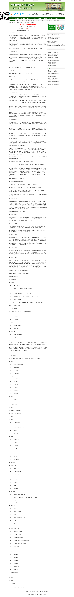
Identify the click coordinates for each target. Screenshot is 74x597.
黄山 (31, 20)
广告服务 (37, 591)
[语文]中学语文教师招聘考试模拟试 (53, 78)
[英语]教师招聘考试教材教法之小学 (53, 55)
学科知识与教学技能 (27, 22)
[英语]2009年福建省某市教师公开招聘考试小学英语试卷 (56, 45)
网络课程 (56, 18)
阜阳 (38, 20)
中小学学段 (21, 22)
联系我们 (40, 591)
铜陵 (26, 20)
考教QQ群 (54, 20)
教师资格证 (23, 18)
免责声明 (46, 591)
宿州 (42, 20)
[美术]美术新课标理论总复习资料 (53, 52)
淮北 (47, 20)
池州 (29, 20)
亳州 (45, 20)
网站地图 (43, 591)
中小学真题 (45, 14)
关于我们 (30, 591)
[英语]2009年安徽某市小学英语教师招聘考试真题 (55, 44)
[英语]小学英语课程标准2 (52, 63)
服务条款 (33, 591)
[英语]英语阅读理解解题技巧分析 (53, 54)
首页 (12, 18)
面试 (52, 14)
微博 (58, 20)
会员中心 (56, 0)
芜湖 (17, 20)
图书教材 (34, 18)
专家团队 (39, 18)
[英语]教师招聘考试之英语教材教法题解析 (18, 587)
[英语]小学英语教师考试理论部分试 (53, 60)
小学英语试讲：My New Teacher (52, 38)
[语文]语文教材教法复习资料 (52, 71)
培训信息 (28, 18)
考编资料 (45, 18)
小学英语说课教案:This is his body (52, 41)
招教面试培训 (62, 14)
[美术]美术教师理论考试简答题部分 (53, 81)
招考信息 (33, 14)
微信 (60, 20)
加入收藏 (50, 0)
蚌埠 (40, 20)
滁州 (51, 20)
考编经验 (36, 14)
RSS (62, 0)
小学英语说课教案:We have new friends (53, 42)
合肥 (19, 20)
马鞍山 (22, 20)
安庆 (33, 20)
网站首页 (27, 591)
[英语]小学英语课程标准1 (52, 62)
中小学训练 (49, 14)
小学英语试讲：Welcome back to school (53, 37)
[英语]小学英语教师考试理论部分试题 (53, 34)
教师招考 (17, 18)
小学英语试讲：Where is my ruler (52, 35)
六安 (36, 20)
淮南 (49, 20)
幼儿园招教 (42, 14)
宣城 (24, 20)
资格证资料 (51, 18)
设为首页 (53, 0)
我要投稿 (60, 0)
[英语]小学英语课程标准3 (52, 65)
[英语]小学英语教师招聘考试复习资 (53, 57)
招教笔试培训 (58, 14)
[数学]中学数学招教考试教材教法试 (53, 73)
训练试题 (32, 22)
